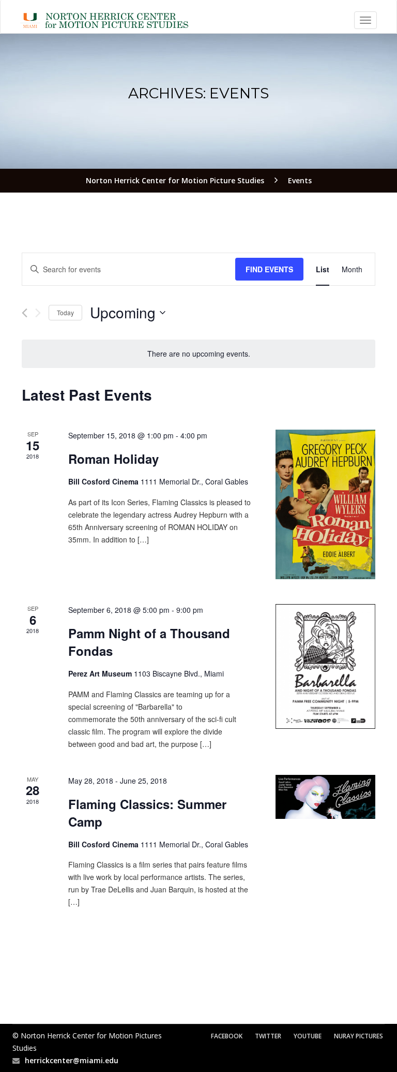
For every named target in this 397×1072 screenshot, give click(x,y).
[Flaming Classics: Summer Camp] (325, 797)
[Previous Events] (24, 313)
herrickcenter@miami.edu (71, 1060)
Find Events (269, 269)
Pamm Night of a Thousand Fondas (149, 641)
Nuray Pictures (358, 1036)
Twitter (268, 1036)
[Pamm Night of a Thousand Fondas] (325, 666)
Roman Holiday (113, 458)
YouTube (308, 1036)
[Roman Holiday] (325, 504)
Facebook (226, 1036)
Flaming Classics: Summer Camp (147, 812)
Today (65, 312)
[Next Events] (38, 313)
